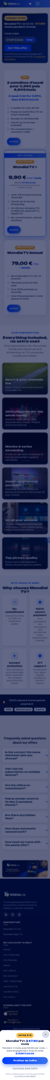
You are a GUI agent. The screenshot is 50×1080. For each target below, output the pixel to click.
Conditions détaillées (25, 1076)
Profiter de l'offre (25, 1060)
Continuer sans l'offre (25, 1068)
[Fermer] (45, 1034)
